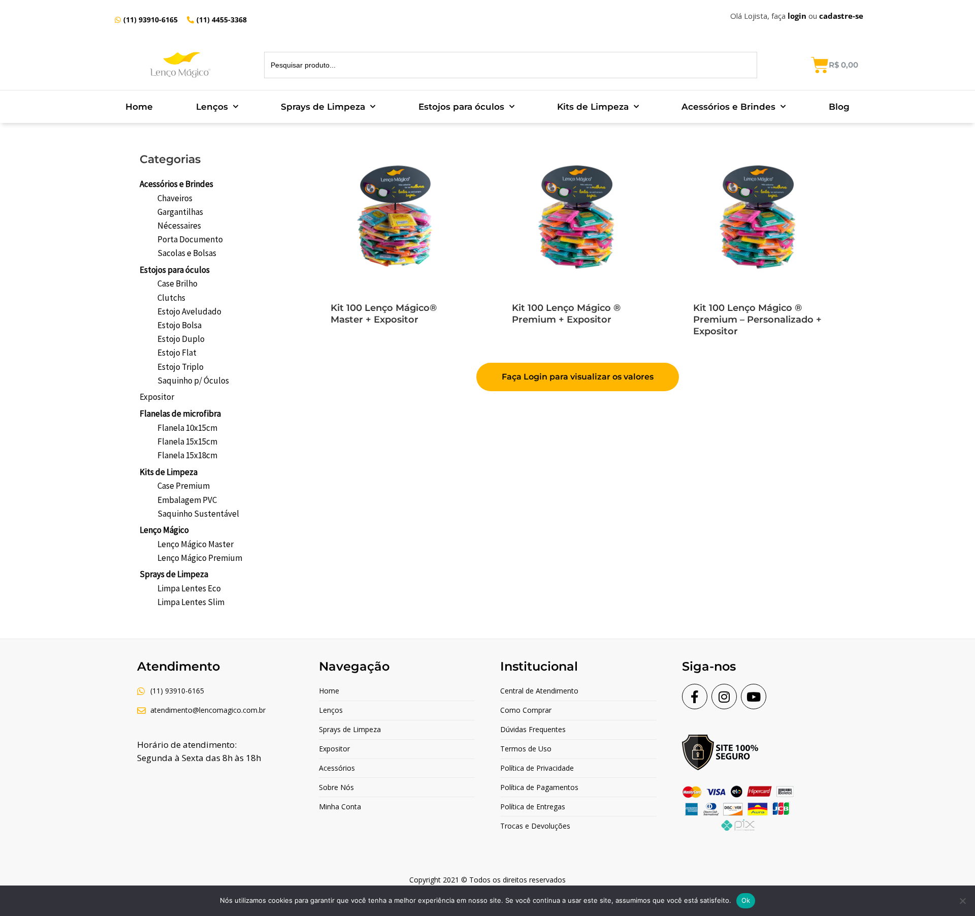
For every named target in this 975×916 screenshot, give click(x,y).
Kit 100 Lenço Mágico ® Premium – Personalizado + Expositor (757, 319)
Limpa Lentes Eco (189, 588)
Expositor (157, 396)
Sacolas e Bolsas (186, 253)
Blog (839, 107)
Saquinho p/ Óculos (193, 380)
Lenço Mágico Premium (199, 557)
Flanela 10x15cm (187, 427)
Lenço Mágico (164, 529)
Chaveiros (174, 198)
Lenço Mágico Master (195, 544)
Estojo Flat (177, 352)
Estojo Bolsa (179, 325)
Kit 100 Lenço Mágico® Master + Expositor (384, 313)
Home (139, 107)
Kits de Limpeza (593, 107)
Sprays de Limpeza (323, 107)
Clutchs (171, 297)
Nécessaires (179, 225)
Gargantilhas (180, 211)
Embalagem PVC (187, 500)
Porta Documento (190, 239)
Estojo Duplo (181, 338)
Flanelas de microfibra (180, 413)
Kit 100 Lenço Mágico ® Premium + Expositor (566, 313)
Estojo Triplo (180, 366)
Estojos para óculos (461, 107)
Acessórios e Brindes (728, 107)
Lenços (212, 107)
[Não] (962, 901)
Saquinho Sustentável (198, 513)
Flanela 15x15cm (187, 441)
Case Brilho (177, 283)
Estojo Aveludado (189, 311)
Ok (746, 900)
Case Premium (183, 485)
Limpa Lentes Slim (190, 602)
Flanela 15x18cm (187, 455)
